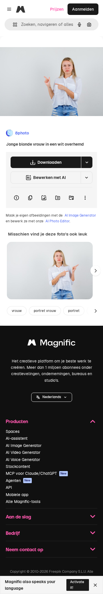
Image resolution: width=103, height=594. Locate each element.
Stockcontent (18, 466)
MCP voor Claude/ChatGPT (36, 473)
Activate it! (77, 585)
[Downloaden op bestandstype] (86, 162)
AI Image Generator (80, 215)
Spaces (12, 431)
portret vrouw (45, 310)
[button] (51, 397)
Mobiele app (17, 494)
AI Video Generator (23, 452)
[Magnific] (51, 344)
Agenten (18, 480)
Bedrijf (13, 533)
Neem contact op (24, 549)
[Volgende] (95, 270)
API (9, 487)
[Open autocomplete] (13, 24)
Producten (17, 421)
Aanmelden (83, 9)
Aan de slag (18, 517)
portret (74, 310)
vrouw (17, 310)
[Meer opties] (85, 197)
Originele (38, 49)
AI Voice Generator (23, 459)
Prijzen (57, 9)
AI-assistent (16, 438)
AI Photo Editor (57, 221)
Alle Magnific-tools (23, 501)
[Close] (95, 585)
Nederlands (51, 397)
